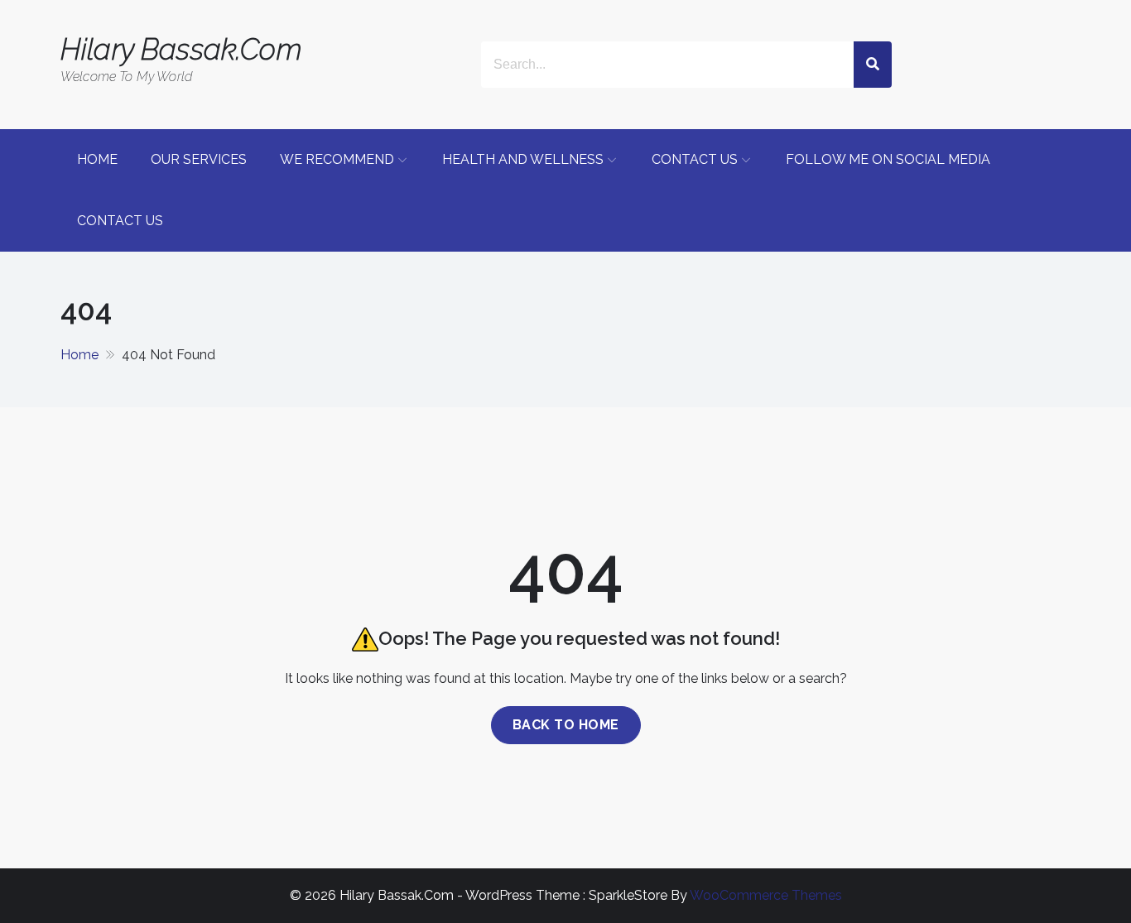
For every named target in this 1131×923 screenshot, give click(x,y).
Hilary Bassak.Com (181, 49)
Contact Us (695, 159)
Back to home (566, 725)
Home (97, 159)
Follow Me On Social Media (888, 159)
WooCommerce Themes (766, 895)
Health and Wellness (523, 159)
